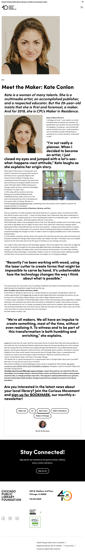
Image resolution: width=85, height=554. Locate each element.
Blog (3, 80)
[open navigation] (81, 7)
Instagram (10, 518)
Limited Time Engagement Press (21, 204)
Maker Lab (27, 295)
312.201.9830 (35, 498)
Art (32, 411)
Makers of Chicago (42, 416)
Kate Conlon (43, 411)
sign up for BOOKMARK (31, 394)
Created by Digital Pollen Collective (48, 549)
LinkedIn (17, 518)
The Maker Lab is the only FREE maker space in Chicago (23, 371)
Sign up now (42, 471)
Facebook (3, 518)
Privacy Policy (69, 546)
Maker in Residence (60, 411)
